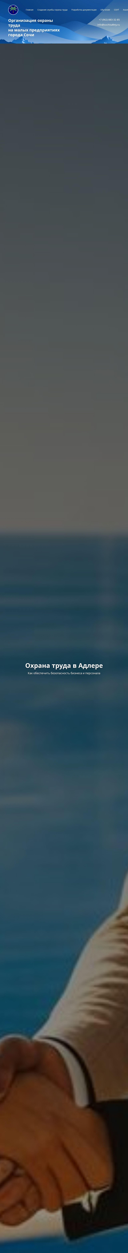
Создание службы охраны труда (52, 9)
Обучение (105, 9)
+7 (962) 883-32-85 (109, 19)
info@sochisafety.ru (108, 24)
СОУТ (116, 9)
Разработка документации (84, 9)
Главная (29, 9)
